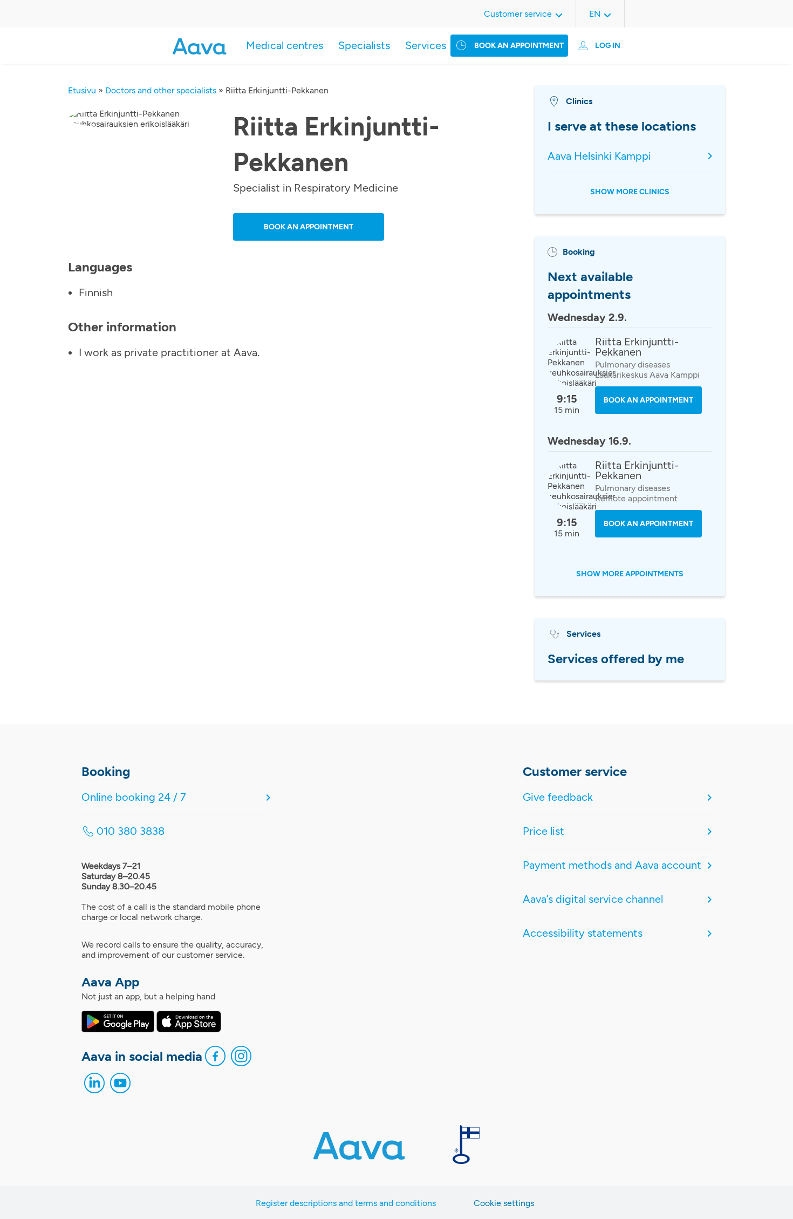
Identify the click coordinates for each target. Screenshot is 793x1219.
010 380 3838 (131, 831)
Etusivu (82, 90)
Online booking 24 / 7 (133, 797)
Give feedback (558, 797)
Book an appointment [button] (308, 226)
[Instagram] (241, 1058)
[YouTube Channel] (120, 1085)
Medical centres (284, 45)
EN (594, 14)
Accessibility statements (582, 933)
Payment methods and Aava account (612, 865)
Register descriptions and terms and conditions (346, 1203)
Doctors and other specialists (160, 90)
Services (425, 45)
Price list (543, 831)
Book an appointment (519, 45)
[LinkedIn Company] (94, 1085)
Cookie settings (504, 1203)
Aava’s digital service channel (593, 899)
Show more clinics (629, 191)
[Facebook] (215, 1058)
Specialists (364, 45)
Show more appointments (629, 573)
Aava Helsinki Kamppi (599, 155)
